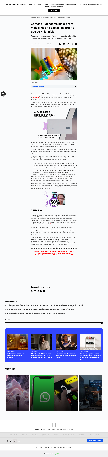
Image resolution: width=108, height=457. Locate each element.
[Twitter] (15, 441)
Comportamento (47, 16)
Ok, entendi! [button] (54, 10)
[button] (60, 44)
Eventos (24, 435)
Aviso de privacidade (68, 435)
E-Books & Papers (12, 435)
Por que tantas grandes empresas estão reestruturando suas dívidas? (39, 309)
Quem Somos (45, 435)
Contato (55, 435)
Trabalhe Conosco (95, 435)
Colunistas (34, 435)
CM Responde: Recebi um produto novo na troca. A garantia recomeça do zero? (44, 305)
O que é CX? (82, 435)
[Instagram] (11, 441)
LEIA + (101, 323)
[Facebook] (7, 441)
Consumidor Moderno (36, 16)
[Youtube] (19, 441)
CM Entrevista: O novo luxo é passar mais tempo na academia (35, 313)
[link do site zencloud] (59, 453)
